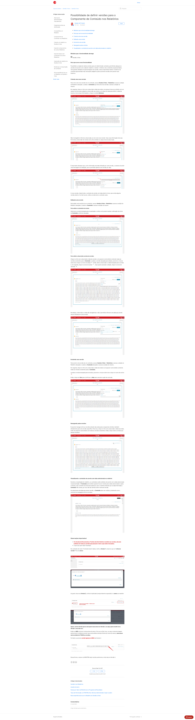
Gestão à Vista (66, 8)
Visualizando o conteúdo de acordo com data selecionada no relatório (92, 48)
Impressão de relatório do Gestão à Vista (61, 62)
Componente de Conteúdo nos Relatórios (60, 37)
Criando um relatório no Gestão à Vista (60, 43)
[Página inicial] (54, 3)
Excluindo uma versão (79, 42)
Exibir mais (56, 79)
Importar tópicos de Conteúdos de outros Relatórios (59, 55)
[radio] (93, 671)
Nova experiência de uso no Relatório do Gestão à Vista (60, 74)
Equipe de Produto (80, 23)
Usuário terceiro (75, 687)
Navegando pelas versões (81, 45)
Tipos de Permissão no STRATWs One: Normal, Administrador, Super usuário (91, 692)
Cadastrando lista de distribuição (59, 26)
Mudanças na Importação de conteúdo (60, 67)
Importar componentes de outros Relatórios (60, 49)
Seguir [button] (121, 23)
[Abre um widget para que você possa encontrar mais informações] (188, 717)
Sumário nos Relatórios (77, 684)
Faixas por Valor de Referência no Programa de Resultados (86, 690)
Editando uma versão (79, 39)
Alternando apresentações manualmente (58, 19)
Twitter (74, 662)
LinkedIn (76, 662)
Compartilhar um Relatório (58, 31)
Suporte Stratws (57, 8)
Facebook (72, 662)
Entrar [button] (138, 2)
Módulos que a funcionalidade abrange (84, 30)
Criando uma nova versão (80, 36)
